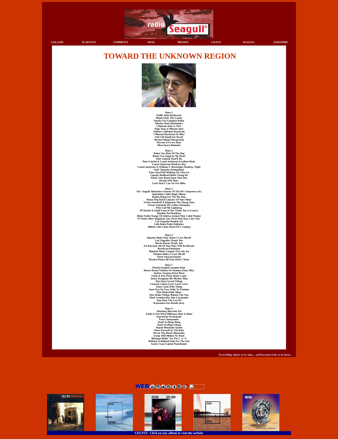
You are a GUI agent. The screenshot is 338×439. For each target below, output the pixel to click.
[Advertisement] (169, 372)
